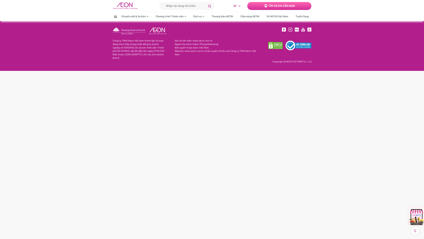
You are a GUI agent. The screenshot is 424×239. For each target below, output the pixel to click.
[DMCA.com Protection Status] (275, 45)
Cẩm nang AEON (249, 16)
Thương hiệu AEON (222, 16)
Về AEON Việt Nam (277, 16)
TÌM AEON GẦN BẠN (281, 5)
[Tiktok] (309, 30)
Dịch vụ (197, 16)
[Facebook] (284, 30)
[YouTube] (303, 30)
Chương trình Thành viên (170, 16)
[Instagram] (290, 30)
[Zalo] (297, 30)
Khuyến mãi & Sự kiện (134, 16)
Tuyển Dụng (302, 16)
